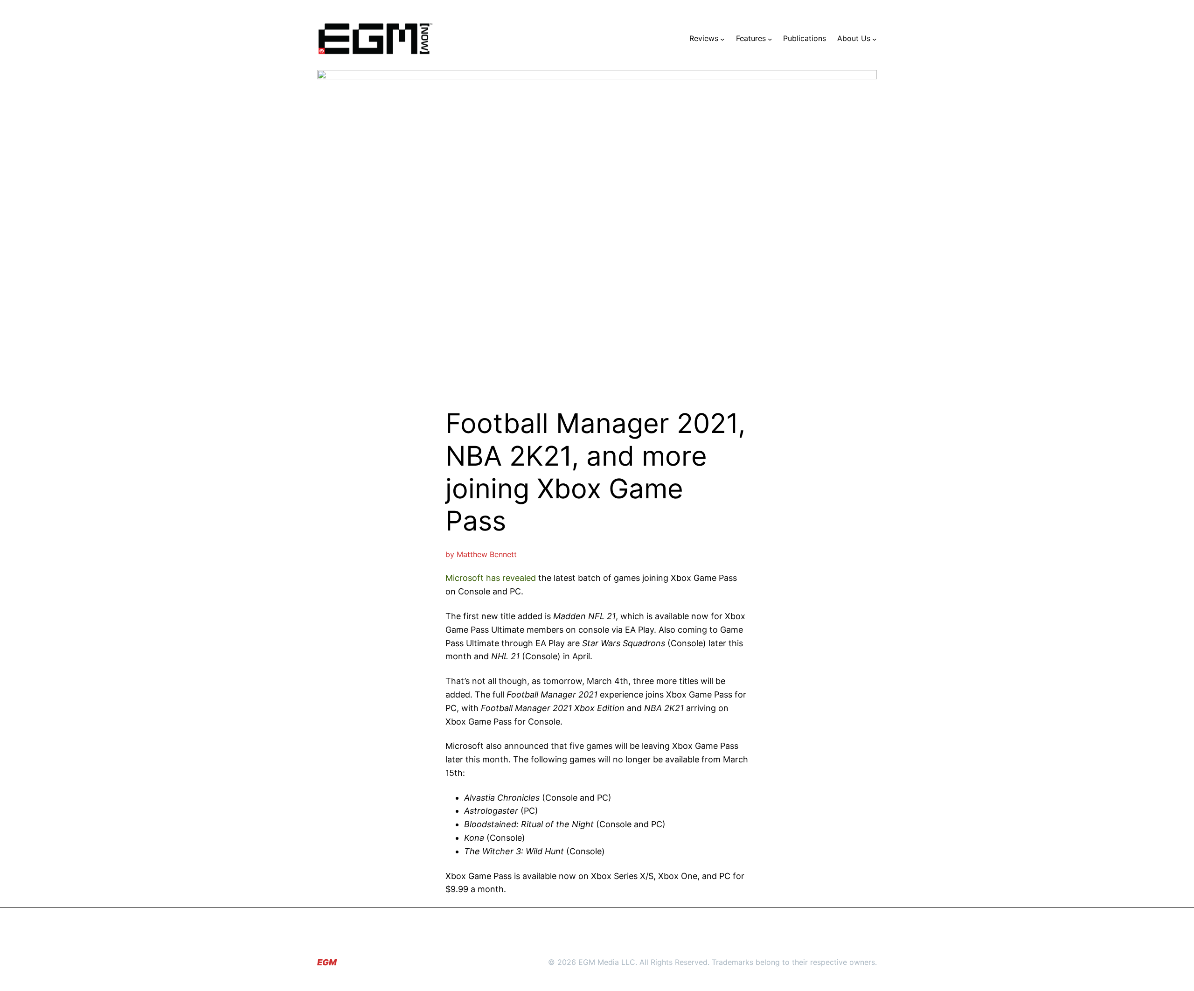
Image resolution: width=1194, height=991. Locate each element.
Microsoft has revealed (490, 578)
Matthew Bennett (487, 554)
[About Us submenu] (874, 38)
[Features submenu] (770, 38)
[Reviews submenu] (722, 38)
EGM (327, 962)
